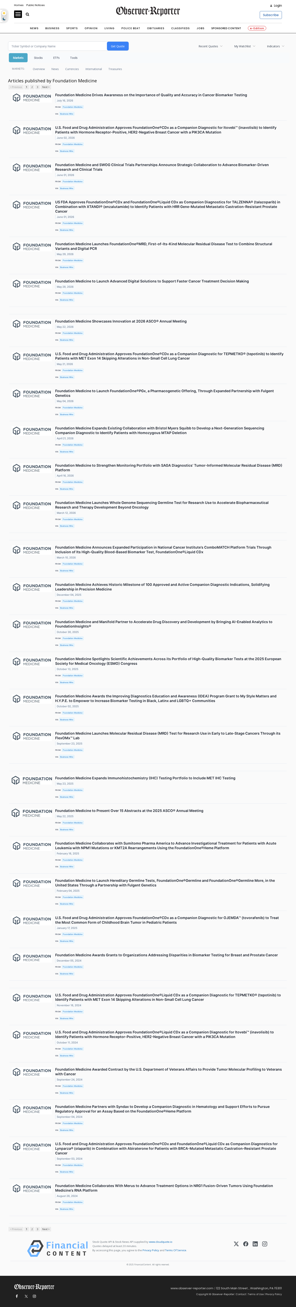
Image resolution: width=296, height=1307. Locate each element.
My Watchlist (242, 46)
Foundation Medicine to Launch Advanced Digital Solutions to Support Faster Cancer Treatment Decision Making (152, 281)
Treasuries (115, 69)
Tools (74, 58)
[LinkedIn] (255, 1248)
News (34, 28)
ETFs (56, 58)
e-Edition (257, 28)
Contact (241, 1294)
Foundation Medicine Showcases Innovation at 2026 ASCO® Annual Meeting (121, 321)
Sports (72, 28)
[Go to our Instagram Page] (34, 1296)
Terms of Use (256, 1294)
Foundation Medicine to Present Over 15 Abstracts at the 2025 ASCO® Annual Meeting (129, 811)
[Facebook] (246, 1248)
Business (52, 28)
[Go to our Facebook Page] (16, 1296)
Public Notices (35, 5)
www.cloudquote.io (160, 1242)
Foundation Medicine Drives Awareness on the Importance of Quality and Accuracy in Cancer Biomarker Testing (151, 95)
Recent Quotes (208, 46)
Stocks (38, 58)
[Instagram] (265, 1248)
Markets (18, 58)
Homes (19, 5)
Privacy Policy (151, 1250)
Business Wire (66, 114)
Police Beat (130, 28)
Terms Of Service (175, 1250)
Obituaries (155, 28)
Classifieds (180, 28)
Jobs (200, 28)
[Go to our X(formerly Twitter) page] (25, 1296)
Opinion (91, 28)
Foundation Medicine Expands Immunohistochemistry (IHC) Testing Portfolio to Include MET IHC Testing (145, 778)
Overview (39, 69)
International (93, 69)
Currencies (72, 69)
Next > (46, 87)
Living (110, 28)
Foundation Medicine (73, 107)
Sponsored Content (226, 28)
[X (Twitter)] (236, 1248)
